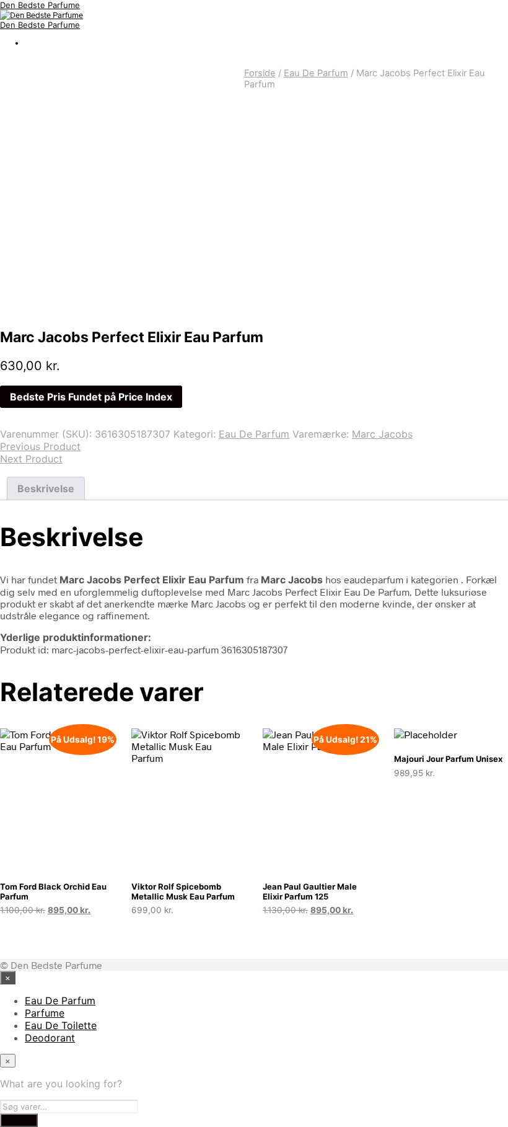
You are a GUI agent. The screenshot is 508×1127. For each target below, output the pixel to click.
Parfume (44, 1013)
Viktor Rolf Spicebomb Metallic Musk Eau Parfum (183, 891)
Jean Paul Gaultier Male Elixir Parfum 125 (310, 891)
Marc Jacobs (382, 434)
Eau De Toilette (61, 1025)
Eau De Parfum (316, 73)
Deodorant (50, 1038)
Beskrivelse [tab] (45, 488)
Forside (260, 73)
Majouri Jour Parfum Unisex (448, 759)
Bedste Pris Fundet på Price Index (91, 397)
